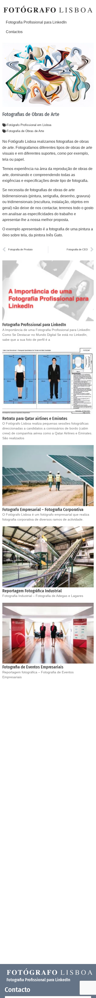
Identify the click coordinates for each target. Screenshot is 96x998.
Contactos (14, 32)
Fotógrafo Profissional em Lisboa (29, 125)
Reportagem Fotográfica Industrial (32, 590)
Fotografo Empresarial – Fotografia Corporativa (42, 509)
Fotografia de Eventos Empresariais (32, 667)
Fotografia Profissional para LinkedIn (36, 22)
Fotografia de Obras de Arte (25, 131)
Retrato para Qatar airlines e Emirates (34, 418)
